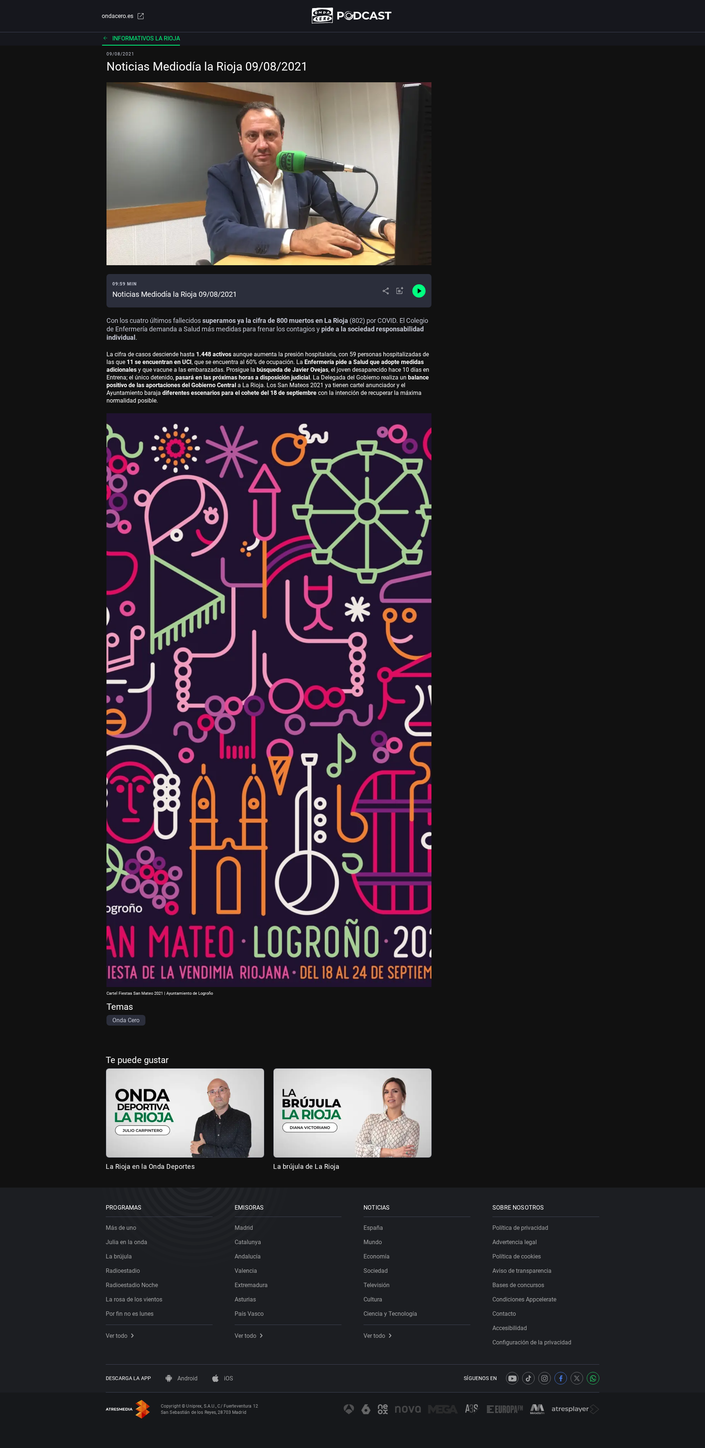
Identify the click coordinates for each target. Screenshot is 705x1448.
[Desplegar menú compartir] (385, 291)
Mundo (373, 1242)
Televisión (377, 1285)
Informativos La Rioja (146, 38)
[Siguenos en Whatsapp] (593, 1378)
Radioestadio (123, 1270)
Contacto (504, 1313)
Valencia (246, 1270)
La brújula (119, 1256)
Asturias (245, 1299)
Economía (377, 1256)
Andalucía (248, 1256)
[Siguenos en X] (577, 1378)
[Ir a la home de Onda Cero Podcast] (352, 16)
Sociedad (376, 1270)
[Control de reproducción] (419, 291)
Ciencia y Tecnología (390, 1313)
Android (187, 1378)
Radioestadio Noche (132, 1285)
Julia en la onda (126, 1242)
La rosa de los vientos (134, 1299)
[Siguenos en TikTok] (528, 1378)
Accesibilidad (509, 1328)
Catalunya (248, 1242)
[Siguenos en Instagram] (544, 1378)
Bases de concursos (518, 1285)
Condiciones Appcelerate (524, 1299)
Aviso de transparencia (522, 1270)
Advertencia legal (514, 1242)
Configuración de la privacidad (531, 1342)
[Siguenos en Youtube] (512, 1378)
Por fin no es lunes (129, 1313)
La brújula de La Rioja (306, 1166)
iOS (228, 1378)
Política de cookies (516, 1256)
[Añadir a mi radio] (399, 291)
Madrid (244, 1227)
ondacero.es (117, 15)
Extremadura (251, 1285)
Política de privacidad (520, 1227)
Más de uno (121, 1227)
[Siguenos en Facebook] (560, 1378)
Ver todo (116, 1335)
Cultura (373, 1299)
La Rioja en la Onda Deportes (150, 1166)
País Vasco (249, 1313)
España (373, 1227)
